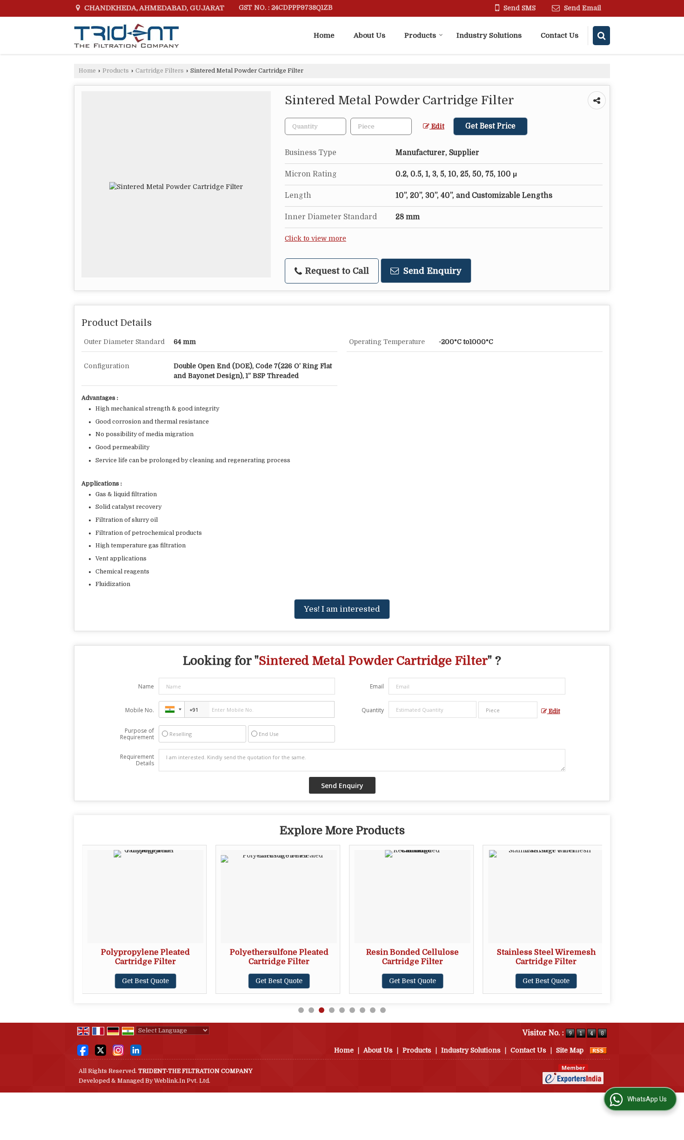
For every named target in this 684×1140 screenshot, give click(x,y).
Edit (436, 126)
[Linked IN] (135, 1049)
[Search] (601, 35)
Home (324, 35)
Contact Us (559, 35)
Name (146, 686)
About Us (369, 35)
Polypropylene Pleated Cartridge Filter (145, 957)
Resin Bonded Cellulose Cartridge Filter (412, 957)
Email (377, 686)
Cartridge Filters (159, 70)
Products (420, 35)
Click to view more (315, 238)
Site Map (569, 1050)
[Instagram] (118, 1049)
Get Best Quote (145, 981)
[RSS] (598, 1050)
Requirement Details (137, 760)
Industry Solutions (489, 35)
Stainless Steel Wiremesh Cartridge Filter (546, 957)
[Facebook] (82, 1049)
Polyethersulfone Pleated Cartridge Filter (279, 957)
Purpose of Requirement (137, 734)
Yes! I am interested (342, 609)
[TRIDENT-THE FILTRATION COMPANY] (126, 35)
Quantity (373, 710)
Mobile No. (139, 710)
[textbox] (381, 126)
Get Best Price (490, 126)
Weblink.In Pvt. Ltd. (182, 1081)
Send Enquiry (431, 271)
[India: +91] (172, 709)
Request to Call (336, 271)
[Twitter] (100, 1049)
